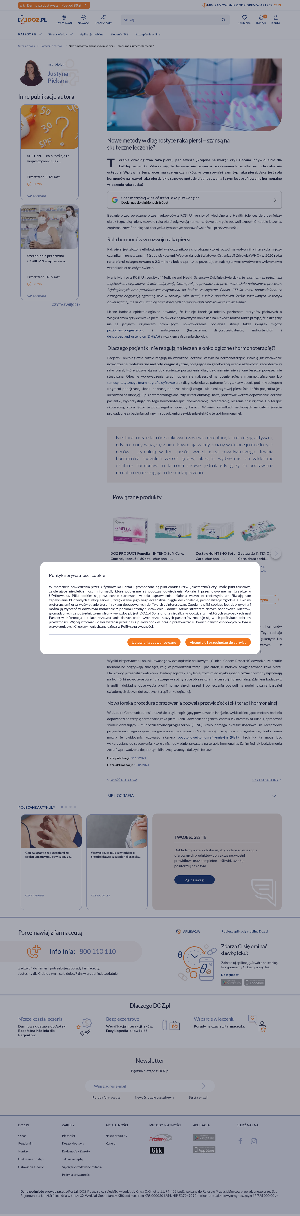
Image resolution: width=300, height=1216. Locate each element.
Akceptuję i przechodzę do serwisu (218, 642)
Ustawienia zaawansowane (154, 642)
